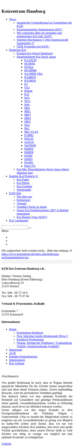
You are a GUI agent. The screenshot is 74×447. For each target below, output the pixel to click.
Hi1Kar (28, 67)
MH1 (27, 111)
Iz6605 (28, 159)
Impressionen (17, 360)
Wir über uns (24, 196)
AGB (12, 353)
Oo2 (27, 87)
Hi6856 (28, 148)
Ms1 (27, 128)
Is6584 (28, 155)
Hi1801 (28, 162)
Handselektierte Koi (36, 56)
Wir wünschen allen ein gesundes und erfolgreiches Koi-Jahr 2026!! (39, 34)
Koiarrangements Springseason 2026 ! (39, 29)
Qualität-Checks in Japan (32, 206)
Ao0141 (29, 142)
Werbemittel (24, 189)
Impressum (15, 349)
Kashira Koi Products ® (23, 176)
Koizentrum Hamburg (30, 332)
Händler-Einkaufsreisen (23, 356)
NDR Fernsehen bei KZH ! (33, 46)
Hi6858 (28, 152)
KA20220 (30, 60)
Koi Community (19, 220)
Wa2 (27, 125)
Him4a (28, 90)
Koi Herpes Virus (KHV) (32, 217)
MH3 (27, 114)
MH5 (27, 121)
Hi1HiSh (29, 63)
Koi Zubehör (24, 186)
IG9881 (29, 135)
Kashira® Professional (30, 339)
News (12, 19)
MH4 (27, 118)
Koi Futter (23, 179)
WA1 (27, 101)
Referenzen (23, 200)
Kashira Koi (35, 53)
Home (13, 329)
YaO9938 (30, 145)
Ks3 (26, 94)
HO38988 (30, 70)
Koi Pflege (23, 183)
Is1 (26, 84)
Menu (5, 231)
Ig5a (27, 97)
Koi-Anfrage (16, 363)
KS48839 (30, 77)
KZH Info (15, 193)
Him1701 (30, 166)
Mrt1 (27, 108)
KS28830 (30, 80)
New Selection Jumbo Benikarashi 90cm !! (42, 336)
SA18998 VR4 (33, 73)
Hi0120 (28, 138)
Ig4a (27, 104)
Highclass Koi (17, 50)
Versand (21, 203)
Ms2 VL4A (31, 131)
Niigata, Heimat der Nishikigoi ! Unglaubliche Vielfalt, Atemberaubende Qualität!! (44, 344)
